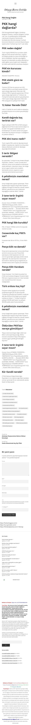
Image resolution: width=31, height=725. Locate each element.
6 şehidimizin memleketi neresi (10, 402)
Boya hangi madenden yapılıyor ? (9, 547)
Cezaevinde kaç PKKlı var (8, 405)
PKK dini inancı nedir (7, 417)
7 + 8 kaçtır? (5, 507)
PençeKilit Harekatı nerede (9, 414)
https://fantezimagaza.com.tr (8, 523)
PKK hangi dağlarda (18, 417)
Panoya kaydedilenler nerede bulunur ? (10, 558)
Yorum (3, 461)
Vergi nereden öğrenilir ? (7, 539)
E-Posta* (4, 485)
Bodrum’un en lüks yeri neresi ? (9, 555)
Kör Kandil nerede (23, 408)
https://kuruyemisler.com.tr (8, 525)
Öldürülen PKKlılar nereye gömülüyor (11, 411)
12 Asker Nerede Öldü (8, 393)
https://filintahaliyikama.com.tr (9, 527)
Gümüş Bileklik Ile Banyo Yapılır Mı (9, 658)
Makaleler (9, 389)
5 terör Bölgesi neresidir (8, 399)
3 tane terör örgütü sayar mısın (10, 396)
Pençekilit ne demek (21, 414)
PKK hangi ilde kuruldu (8, 420)
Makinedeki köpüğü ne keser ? (8, 566)
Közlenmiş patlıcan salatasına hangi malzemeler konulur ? (15, 574)
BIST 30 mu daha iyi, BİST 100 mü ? (9, 570)
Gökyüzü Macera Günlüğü (15, 9)
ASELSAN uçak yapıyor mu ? (8, 551)
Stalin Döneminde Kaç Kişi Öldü (12, 443)
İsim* (3, 478)
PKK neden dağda (19, 420)
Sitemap (20, 527)
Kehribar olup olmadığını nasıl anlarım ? (11, 543)
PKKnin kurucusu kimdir (21, 423)
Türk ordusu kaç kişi (7, 426)
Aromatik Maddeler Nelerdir (8, 653)
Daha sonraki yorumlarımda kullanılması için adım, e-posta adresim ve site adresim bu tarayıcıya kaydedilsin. (15, 502)
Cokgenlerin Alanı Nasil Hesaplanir (9, 663)
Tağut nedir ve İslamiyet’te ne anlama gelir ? (11, 562)
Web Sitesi (4, 492)
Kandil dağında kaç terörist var (10, 408)
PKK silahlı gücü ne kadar (8, 423)
